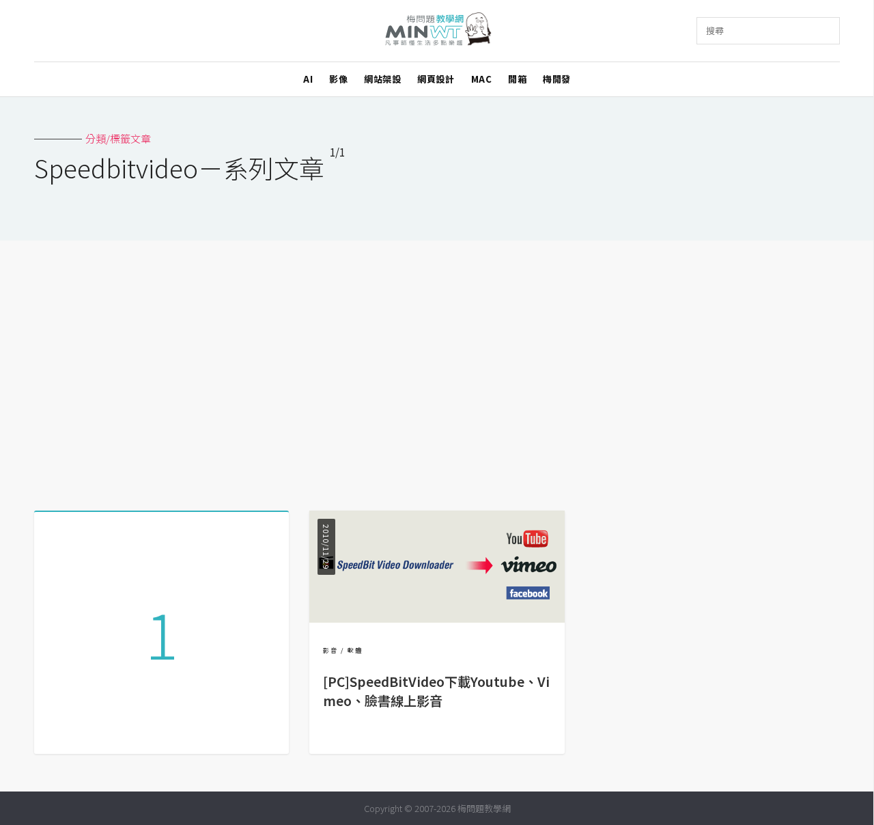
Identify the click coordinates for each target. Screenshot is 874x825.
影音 (330, 650)
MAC (481, 78)
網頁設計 (435, 78)
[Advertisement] (437, 370)
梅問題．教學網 (437, 31)
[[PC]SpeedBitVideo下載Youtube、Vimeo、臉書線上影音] (436, 618)
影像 (338, 78)
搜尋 (715, 30)
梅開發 (557, 78)
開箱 (517, 78)
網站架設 (382, 78)
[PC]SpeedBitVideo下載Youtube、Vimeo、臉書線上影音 (436, 691)
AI (308, 78)
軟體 (355, 650)
